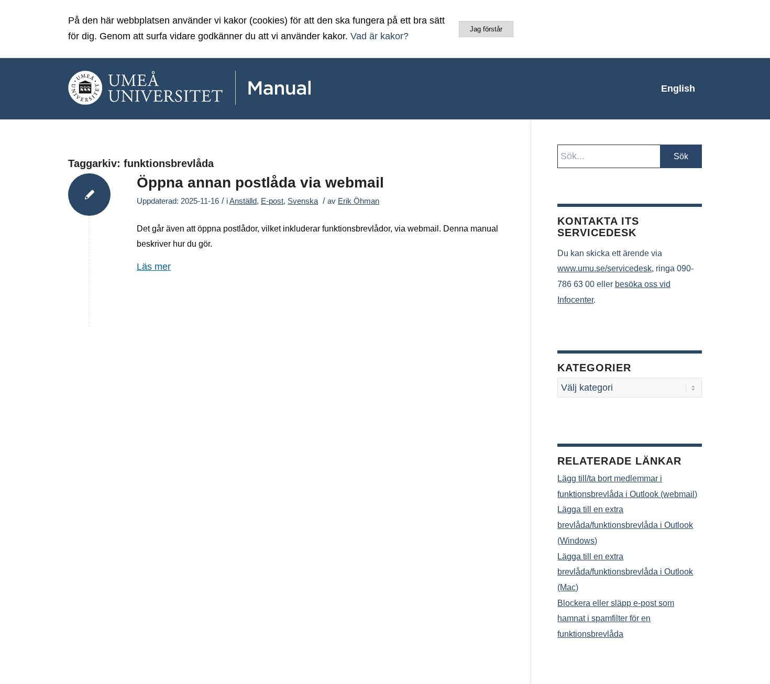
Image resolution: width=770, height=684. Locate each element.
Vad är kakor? (379, 36)
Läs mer (154, 266)
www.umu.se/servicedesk (604, 268)
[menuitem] (678, 88)
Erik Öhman (358, 201)
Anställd (243, 201)
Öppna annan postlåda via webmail (260, 182)
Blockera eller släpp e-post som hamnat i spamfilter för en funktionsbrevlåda (615, 618)
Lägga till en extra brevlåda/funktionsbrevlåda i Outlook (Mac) (625, 572)
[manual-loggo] (220, 88)
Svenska (303, 201)
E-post (272, 201)
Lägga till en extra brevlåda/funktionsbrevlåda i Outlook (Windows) (625, 525)
